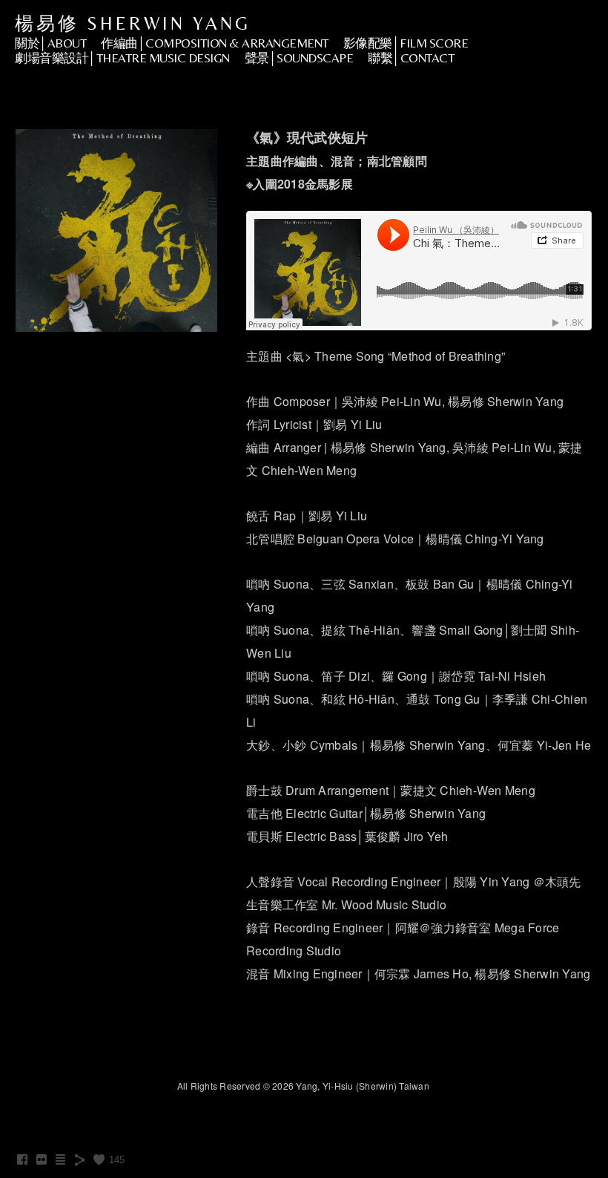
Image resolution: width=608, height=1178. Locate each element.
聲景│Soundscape (299, 57)
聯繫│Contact (411, 57)
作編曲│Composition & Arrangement (214, 43)
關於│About (50, 43)
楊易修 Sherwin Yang (133, 23)
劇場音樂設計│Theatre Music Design (122, 57)
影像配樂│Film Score (406, 43)
